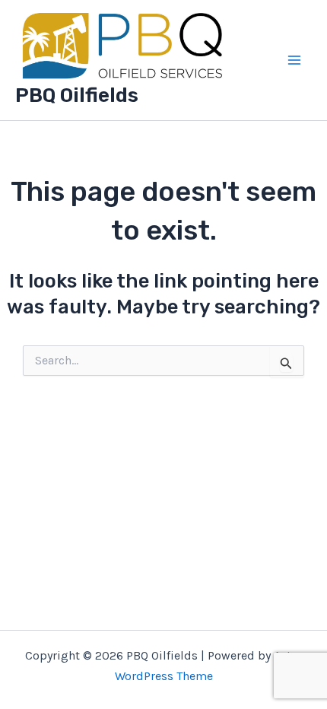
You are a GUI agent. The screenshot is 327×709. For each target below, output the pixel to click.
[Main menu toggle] (295, 60)
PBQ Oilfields (76, 95)
